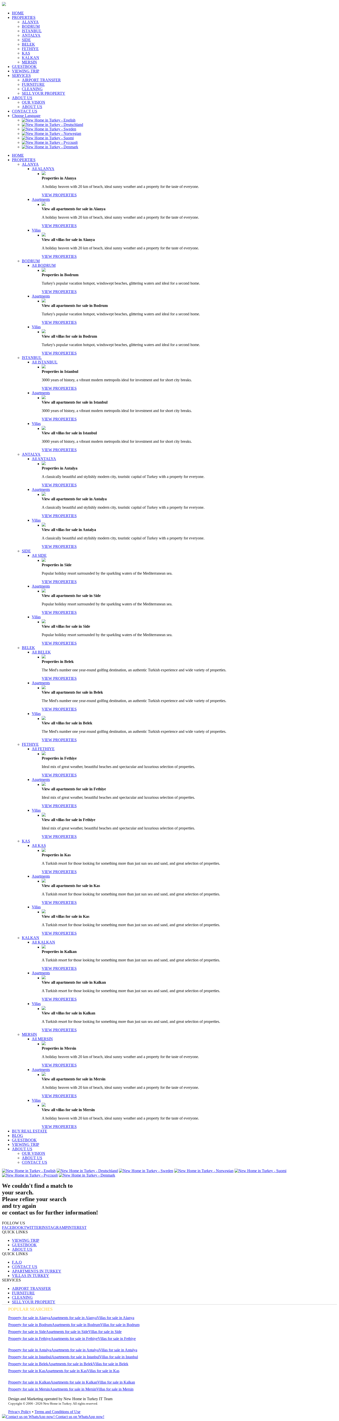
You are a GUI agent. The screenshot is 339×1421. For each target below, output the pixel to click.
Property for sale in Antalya (29, 1350)
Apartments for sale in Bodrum (76, 1325)
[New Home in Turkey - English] (48, 120)
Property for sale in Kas (26, 1371)
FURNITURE (33, 84)
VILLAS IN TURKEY (30, 1275)
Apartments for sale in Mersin (73, 1389)
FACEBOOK (13, 1227)
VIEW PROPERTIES (59, 195)
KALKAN (30, 58)
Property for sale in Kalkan (29, 1382)
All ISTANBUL (45, 362)
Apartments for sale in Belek (70, 1364)
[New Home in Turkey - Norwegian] (51, 133)
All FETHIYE (43, 749)
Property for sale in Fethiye (29, 1338)
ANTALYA (31, 35)
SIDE (26, 40)
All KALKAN (43, 942)
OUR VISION (33, 102)
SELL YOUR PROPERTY (43, 93)
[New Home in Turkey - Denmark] (50, 147)
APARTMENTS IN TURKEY (36, 1271)
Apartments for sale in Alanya (73, 1318)
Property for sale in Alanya (29, 1318)
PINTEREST (76, 1227)
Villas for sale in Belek (110, 1364)
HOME (18, 13)
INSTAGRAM (53, 1227)
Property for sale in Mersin (29, 1389)
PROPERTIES (23, 17)
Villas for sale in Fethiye (117, 1338)
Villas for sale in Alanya (115, 1318)
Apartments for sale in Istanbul (75, 1357)
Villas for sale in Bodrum (119, 1325)
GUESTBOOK (24, 66)
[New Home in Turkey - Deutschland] (52, 124)
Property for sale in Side (27, 1332)
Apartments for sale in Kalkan (73, 1382)
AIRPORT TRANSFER (41, 80)
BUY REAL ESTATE (29, 1131)
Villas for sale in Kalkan (116, 1382)
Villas (36, 230)
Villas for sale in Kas (103, 1371)
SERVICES (21, 75)
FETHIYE (30, 49)
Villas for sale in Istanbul (118, 1357)
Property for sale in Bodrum (30, 1325)
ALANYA (30, 22)
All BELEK (41, 652)
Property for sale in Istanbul (29, 1357)
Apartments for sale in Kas (66, 1371)
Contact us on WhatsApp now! (79, 1417)
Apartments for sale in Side (67, 1332)
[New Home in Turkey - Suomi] (48, 138)
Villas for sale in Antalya (118, 1350)
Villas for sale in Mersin (115, 1389)
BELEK (28, 44)
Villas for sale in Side (105, 1332)
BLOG (17, 1135)
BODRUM (31, 26)
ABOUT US (22, 98)
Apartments (41, 199)
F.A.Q (17, 1262)
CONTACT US (24, 111)
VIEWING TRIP (25, 71)
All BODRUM (44, 265)
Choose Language (26, 116)
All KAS (39, 845)
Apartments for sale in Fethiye (74, 1338)
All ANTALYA (44, 459)
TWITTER (32, 1227)
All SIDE (39, 555)
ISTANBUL (32, 31)
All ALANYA (43, 169)
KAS (26, 53)
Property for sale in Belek (28, 1364)
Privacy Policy (19, 1412)
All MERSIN (42, 1039)
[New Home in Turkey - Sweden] (49, 129)
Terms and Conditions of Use (57, 1412)
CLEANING (32, 89)
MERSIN (29, 62)
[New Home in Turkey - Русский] (50, 142)
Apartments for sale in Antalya (75, 1350)
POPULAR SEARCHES (30, 1309)
